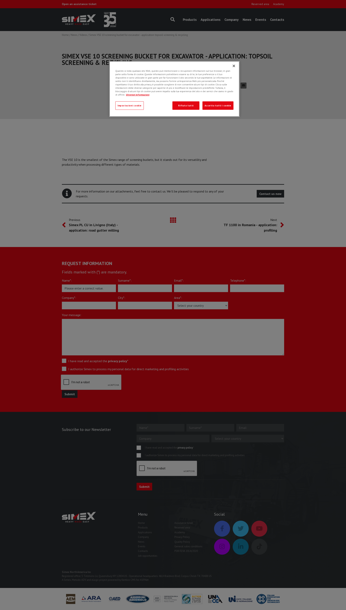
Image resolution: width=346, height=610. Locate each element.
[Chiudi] (233, 66)
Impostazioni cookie (130, 105)
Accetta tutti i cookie (218, 105)
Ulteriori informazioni (137, 94)
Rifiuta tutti (185, 105)
